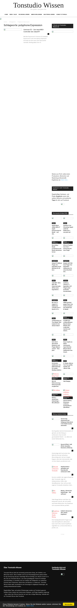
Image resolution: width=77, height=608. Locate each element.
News (53, 223)
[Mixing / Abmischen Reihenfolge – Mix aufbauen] (57, 392)
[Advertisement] (62, 544)
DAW (65, 361)
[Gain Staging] (68, 376)
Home (6, 14)
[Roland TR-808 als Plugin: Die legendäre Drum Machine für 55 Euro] (57, 258)
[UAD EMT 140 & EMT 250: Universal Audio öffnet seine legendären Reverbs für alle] (57, 278)
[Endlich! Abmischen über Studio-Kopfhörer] (55, 514)
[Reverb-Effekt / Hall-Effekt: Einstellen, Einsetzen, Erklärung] (55, 446)
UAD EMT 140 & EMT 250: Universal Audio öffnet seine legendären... (56, 286)
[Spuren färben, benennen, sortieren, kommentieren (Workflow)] (68, 394)
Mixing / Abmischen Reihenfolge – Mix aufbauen (66, 492)
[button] (71, 14)
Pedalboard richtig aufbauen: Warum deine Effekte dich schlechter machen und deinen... (68, 325)
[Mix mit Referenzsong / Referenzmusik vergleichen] (57, 376)
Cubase (65, 280)
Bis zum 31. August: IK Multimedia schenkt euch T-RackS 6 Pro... (56, 306)
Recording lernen (24, 14)
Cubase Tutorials (61, 14)
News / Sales (13, 14)
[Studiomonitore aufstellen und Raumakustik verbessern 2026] (55, 469)
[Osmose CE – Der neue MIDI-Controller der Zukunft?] (13, 35)
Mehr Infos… (65, 180)
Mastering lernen (49, 14)
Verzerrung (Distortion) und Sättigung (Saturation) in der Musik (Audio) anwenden (67, 422)
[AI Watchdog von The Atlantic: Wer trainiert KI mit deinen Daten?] (57, 315)
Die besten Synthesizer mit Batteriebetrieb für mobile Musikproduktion (56, 367)
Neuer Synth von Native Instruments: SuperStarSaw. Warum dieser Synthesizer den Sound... (67, 347)
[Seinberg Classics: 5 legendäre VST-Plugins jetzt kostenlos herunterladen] (68, 278)
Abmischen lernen (36, 14)
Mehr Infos (30, 606)
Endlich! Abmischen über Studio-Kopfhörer (66, 512)
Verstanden (68, 604)
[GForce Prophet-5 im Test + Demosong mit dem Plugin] (68, 240)
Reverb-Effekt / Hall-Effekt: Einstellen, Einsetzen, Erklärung (66, 446)
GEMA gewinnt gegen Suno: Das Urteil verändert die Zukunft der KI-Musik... (68, 306)
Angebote (54, 261)
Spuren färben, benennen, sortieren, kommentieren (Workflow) (67, 404)
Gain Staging (66, 381)
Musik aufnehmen (55, 242)
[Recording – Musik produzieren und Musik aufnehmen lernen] (57, 240)
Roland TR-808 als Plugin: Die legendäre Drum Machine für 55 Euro (57, 266)
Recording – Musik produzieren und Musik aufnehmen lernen (57, 248)
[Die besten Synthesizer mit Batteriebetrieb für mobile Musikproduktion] (57, 358)
